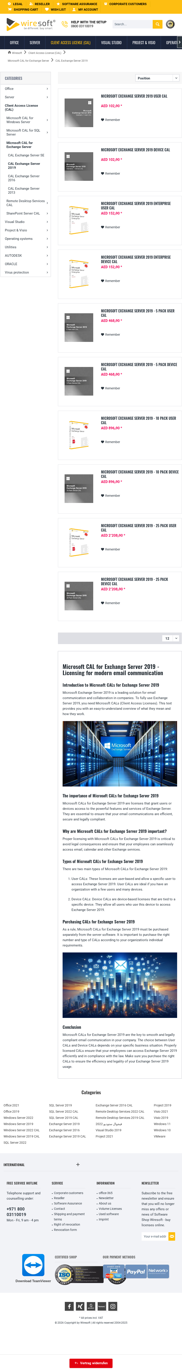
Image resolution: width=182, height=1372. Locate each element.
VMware (159, 1136)
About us (105, 1203)
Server (9, 97)
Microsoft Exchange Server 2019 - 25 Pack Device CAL (134, 581)
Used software (109, 1214)
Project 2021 (104, 1136)
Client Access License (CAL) (21, 108)
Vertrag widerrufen (94, 1363)
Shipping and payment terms (69, 1216)
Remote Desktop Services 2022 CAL (120, 1111)
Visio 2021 (161, 1111)
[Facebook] (69, 1306)
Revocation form (65, 1230)
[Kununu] (101, 1306)
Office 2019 (11, 1111)
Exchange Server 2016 (64, 1130)
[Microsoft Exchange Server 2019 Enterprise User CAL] (79, 220)
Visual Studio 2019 (108, 1130)
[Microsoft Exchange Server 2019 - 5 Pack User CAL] (79, 327)
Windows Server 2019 (18, 1124)
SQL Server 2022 (15, 1142)
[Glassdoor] (91, 1306)
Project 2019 (162, 1105)
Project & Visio (16, 230)
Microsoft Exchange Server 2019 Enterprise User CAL (136, 205)
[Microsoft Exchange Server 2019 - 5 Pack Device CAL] (79, 381)
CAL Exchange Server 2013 (24, 191)
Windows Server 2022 (18, 1118)
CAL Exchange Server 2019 (24, 166)
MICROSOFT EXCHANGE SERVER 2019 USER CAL (134, 96)
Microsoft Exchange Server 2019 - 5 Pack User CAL (137, 313)
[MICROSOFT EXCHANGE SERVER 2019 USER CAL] (79, 113)
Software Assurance (68, 1203)
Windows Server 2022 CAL (22, 1130)
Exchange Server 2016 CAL (114, 1105)
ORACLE (11, 264)
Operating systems (19, 239)
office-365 (106, 1193)
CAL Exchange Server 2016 (24, 178)
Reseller (59, 1198)
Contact (59, 1208)
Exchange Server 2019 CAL (67, 1136)
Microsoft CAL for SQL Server (23, 132)
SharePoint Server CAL (23, 213)
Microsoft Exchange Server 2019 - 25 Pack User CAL (138, 527)
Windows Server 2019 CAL (22, 1136)
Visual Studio (15, 222)
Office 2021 (11, 1105)
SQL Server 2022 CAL (63, 1111)
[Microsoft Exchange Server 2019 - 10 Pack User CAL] (79, 435)
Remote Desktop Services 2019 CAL (120, 1118)
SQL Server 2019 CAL (63, 1118)
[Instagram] (112, 1306)
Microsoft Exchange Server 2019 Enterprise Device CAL (136, 259)
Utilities (10, 247)
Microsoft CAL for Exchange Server (19, 145)
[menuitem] (23, 9)
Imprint (104, 1219)
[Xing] (80, 1306)
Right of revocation (67, 1224)
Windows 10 (162, 1130)
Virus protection (17, 272)
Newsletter (106, 1198)
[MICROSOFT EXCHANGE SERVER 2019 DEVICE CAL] (79, 166)
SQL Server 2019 (60, 1105)
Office (9, 89)
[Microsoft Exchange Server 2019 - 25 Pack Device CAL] (79, 596)
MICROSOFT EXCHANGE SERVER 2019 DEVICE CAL (135, 150)
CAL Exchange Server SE (26, 155)
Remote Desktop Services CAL (25, 203)
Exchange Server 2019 (64, 1124)
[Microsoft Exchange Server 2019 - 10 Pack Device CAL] (79, 488)
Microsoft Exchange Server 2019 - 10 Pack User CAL (138, 420)
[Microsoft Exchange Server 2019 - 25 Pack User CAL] (79, 542)
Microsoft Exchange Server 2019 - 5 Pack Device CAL (139, 366)
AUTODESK (13, 256)
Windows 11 (162, 1124)
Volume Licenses (110, 1208)
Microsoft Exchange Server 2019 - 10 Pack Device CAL (140, 474)
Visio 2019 (161, 1118)
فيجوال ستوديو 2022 (109, 1124)
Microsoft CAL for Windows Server (19, 120)
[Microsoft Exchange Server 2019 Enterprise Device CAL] (79, 274)
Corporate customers (68, 1193)
